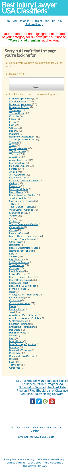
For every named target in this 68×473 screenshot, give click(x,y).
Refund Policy (57, 459)
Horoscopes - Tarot (18, 283)
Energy (12, 122)
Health (12, 130)
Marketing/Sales (17, 163)
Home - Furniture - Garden (22, 195)
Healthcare (14, 329)
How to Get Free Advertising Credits (35, 436)
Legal (12, 338)
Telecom (13, 142)
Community (15, 300)
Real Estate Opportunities (21, 136)
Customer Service (18, 321)
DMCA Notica (42, 459)
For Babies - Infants (18, 189)
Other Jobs (14, 367)
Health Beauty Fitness (20, 280)
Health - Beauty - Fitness (21, 277)
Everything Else (16, 212)
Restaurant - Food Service (21, 356)
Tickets (12, 204)
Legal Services (16, 259)
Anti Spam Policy (26, 459)
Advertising (14, 157)
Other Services (16, 297)
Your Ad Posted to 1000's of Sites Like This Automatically (34, 22)
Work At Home (16, 113)
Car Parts (14, 221)
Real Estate (14, 353)
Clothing (13, 183)
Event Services (16, 271)
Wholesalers (15, 110)
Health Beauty (16, 192)
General (13, 128)
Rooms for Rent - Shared (21, 250)
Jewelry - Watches (18, 198)
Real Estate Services (19, 262)
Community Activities (19, 303)
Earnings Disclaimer (16, 462)
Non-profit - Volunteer (20, 350)
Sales (11, 362)
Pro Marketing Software (48, 394)
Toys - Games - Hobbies (21, 207)
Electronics (14, 186)
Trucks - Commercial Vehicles (23, 224)
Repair (12, 291)
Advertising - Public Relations (23, 315)
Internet (13, 335)
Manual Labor (16, 341)
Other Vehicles (16, 227)
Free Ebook (37, 390)
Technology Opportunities (21, 139)
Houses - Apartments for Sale (23, 247)
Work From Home (18, 101)
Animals (13, 171)
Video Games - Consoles (21, 209)
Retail (12, 359)
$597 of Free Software (30, 380)
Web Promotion (17, 151)
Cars (11, 218)
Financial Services (17, 274)
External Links (34, 462)
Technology (14, 364)
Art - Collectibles (17, 174)
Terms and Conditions (53, 462)
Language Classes (18, 233)
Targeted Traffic (57, 380)
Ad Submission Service (41, 385)
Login (11, 427)
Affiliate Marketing (18, 160)
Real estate (14, 245)
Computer (14, 116)
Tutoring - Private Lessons (22, 239)
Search (36, 87)
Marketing (14, 347)
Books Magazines (17, 177)
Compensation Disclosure (35, 465)
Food (11, 125)
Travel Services (16, 265)
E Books (13, 119)
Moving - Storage (17, 288)
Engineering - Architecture (22, 326)
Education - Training (19, 324)
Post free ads (54, 427)
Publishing (14, 133)
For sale (13, 168)
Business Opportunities (20, 98)
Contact (35, 430)
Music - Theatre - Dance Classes (25, 236)
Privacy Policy (11, 459)
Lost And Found (16, 309)
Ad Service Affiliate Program (40, 384)
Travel (12, 145)
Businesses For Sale (19, 107)
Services (13, 256)
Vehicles (13, 215)
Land (11, 253)
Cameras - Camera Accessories (24, 180)
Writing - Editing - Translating (23, 294)
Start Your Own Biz (18, 166)
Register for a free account (31, 427)
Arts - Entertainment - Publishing (25, 318)
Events (12, 306)
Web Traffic (15, 154)
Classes (13, 230)
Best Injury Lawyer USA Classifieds (29, 8)
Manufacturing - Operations (22, 344)
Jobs (11, 312)
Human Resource (17, 332)
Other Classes (16, 242)
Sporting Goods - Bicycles (21, 201)
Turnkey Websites (18, 148)
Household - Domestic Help (22, 285)
